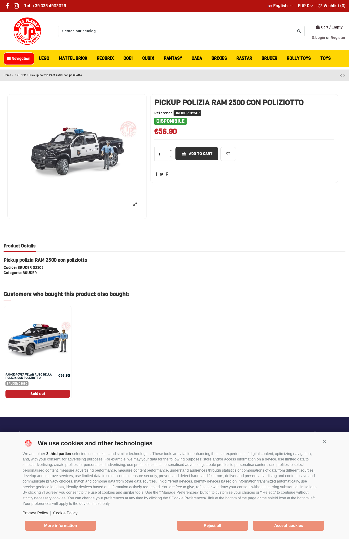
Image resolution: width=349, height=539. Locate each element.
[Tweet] (161, 174)
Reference (163, 113)
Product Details (20, 246)
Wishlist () (334, 6)
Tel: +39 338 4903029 (45, 6)
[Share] (156, 174)
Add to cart (200, 153)
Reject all (212, 525)
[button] (324, 441)
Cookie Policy (65, 513)
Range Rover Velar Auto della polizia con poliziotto (28, 376)
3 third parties (58, 454)
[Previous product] (341, 75)
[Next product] (344, 75)
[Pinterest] (167, 174)
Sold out (37, 393)
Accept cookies (288, 525)
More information (60, 525)
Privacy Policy (35, 513)
